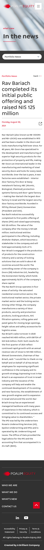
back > (36, 75)
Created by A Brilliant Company (22, 544)
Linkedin (17, 517)
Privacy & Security (23, 530)
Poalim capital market (18, 6)
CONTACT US (9, 506)
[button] (34, 123)
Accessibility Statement (9, 530)
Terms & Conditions (36, 530)
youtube (26, 517)
